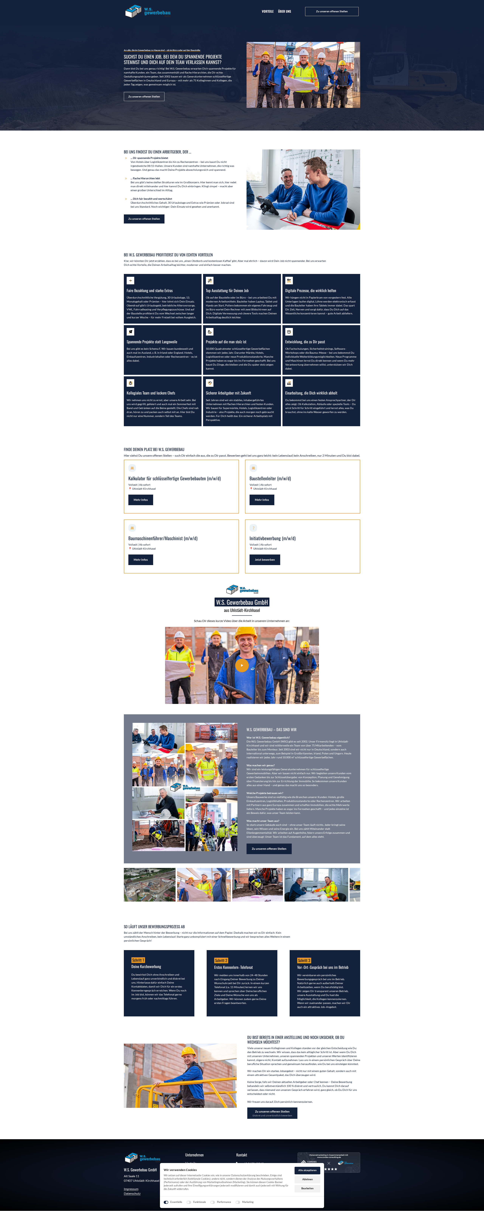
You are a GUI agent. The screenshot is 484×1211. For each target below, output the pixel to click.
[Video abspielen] (242, 665)
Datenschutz (132, 1193)
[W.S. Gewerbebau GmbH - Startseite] (147, 11)
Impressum (131, 1189)
